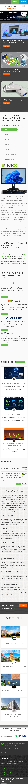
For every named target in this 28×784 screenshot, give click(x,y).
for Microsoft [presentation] (6, 139)
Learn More (6, 46)
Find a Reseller (10, 771)
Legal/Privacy (10, 748)
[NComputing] (11, 8)
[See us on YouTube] (9, 752)
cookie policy (23, 781)
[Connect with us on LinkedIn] (5, 752)
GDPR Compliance (16, 748)
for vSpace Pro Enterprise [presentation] (9, 154)
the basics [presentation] (5, 129)
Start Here (23, 605)
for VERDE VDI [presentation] (5, 144)
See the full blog (21, 361)
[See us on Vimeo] (7, 752)
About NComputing (11, 773)
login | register (5, 3)
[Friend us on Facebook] (3, 752)
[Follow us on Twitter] (1, 752)
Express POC (24, 2)
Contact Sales (10, 769)
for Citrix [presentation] (5, 134)
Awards (8, 774)
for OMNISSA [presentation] (5, 149)
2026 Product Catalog (7, 766)
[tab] (9, 129)
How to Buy (15, 2)
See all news (3, 480)
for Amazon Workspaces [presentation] (8, 159)
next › (24, 483)
